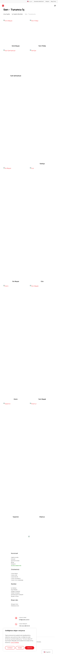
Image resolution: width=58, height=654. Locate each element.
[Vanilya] (42, 105)
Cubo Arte (14, 575)
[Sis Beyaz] (15, 223)
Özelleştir (10, 647)
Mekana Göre (15, 605)
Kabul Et (29, 647)
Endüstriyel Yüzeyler (17, 594)
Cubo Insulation (16, 578)
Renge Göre (14, 604)
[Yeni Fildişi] (42, 32)
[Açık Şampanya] (15, 61)
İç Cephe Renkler (17, 14)
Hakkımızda (14, 557)
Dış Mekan (14, 589)
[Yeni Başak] (42, 341)
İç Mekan (13, 588)
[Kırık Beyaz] (15, 32)
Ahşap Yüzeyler (15, 591)
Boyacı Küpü (15, 596)
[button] (55, 5)
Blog (12, 562)
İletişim (13, 564)
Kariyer (13, 559)
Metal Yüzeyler (15, 593)
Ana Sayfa (6, 14)
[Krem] (15, 341)
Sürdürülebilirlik (16, 565)
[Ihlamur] (42, 459)
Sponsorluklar (15, 560)
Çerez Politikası (15, 642)
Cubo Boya (14, 573)
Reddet (20, 647)
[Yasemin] (15, 459)
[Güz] (42, 223)
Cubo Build (14, 576)
